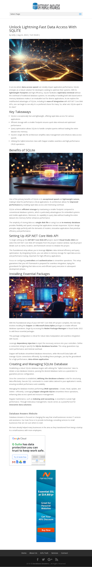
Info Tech (44, 553)
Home (23, 553)
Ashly (14, 35)
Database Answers (41, 563)
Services (54, 553)
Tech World (34, 35)
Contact (64, 553)
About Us (33, 553)
